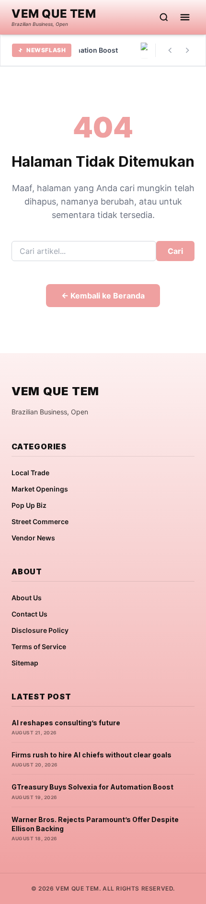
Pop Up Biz (28, 505)
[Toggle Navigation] (185, 17)
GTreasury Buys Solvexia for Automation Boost (92, 787)
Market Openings (39, 489)
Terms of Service (38, 646)
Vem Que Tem (53, 14)
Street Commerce (40, 521)
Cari (175, 251)
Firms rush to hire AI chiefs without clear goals (91, 755)
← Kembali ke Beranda (103, 295)
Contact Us (29, 614)
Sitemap (24, 663)
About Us (26, 598)
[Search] (163, 17)
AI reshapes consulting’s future (65, 723)
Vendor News (33, 538)
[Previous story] (170, 50)
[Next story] (187, 50)
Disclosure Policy (40, 630)
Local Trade (30, 473)
